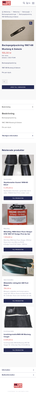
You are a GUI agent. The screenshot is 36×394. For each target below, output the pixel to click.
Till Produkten (18, 198)
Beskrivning (6, 107)
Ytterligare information (10, 136)
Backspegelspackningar (9, 14)
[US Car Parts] (6, 3)
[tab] (18, 118)
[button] (30, 23)
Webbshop (16, 12)
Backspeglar (26, 12)
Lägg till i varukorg (18, 87)
